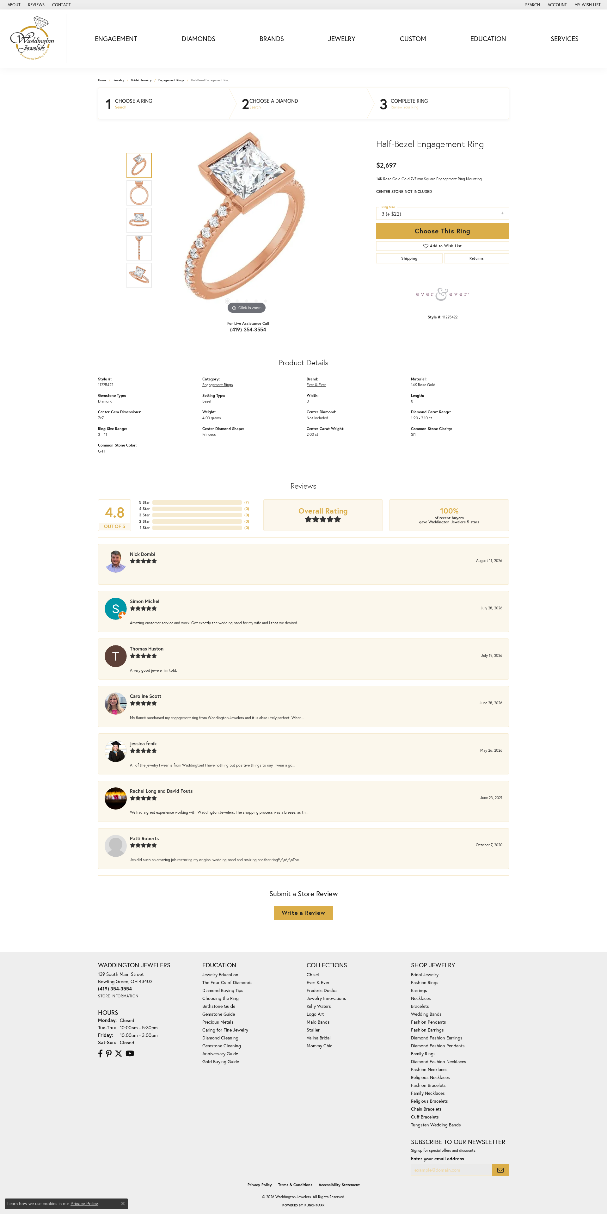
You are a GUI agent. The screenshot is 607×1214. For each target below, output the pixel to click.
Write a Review (303, 912)
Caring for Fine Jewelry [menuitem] (225, 1030)
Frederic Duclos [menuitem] (322, 990)
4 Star (144, 508)
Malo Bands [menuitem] (318, 1022)
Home (102, 80)
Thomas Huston (146, 648)
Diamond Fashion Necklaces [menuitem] (438, 1061)
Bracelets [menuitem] (420, 1006)
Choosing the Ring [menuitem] (220, 998)
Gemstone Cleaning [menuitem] (221, 1046)
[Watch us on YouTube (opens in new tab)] (130, 1053)
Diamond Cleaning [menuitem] (220, 1038)
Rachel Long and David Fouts (161, 791)
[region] (246, 220)
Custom (413, 38)
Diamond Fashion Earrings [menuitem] (437, 1038)
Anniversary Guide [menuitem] (220, 1054)
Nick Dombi (142, 554)
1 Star (145, 527)
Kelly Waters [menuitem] (319, 1006)
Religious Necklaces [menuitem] (430, 1077)
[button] (532, 4)
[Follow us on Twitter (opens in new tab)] (118, 1053)
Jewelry (341, 38)
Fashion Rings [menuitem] (424, 982)
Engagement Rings (171, 80)
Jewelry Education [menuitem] (220, 974)
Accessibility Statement (339, 1184)
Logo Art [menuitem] (315, 1014)
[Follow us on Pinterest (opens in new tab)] (109, 1053)
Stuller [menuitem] (313, 1030)
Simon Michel (144, 601)
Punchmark (314, 1205)
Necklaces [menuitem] (421, 998)
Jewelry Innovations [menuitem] (326, 998)
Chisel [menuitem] (313, 974)
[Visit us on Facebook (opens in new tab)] (100, 1053)
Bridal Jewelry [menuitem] (424, 974)
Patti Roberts (144, 838)
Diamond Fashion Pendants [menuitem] (438, 1046)
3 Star (144, 515)
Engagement (116, 38)
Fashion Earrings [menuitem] (427, 1030)
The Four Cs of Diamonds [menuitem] (227, 982)
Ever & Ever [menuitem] (318, 982)
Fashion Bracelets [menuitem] (428, 1085)
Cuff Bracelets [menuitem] (425, 1117)
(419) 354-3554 (248, 329)
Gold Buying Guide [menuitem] (220, 1061)
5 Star (144, 502)
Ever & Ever (316, 384)
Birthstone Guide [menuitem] (218, 1006)
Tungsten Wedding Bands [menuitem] (436, 1125)
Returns (476, 258)
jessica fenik (143, 743)
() (246, 502)
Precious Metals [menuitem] (218, 1022)
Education (488, 38)
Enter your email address (437, 1158)
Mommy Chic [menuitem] (319, 1046)
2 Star (144, 521)
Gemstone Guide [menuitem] (218, 1014)
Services (565, 38)
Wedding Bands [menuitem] (426, 1014)
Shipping (409, 258)
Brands (272, 38)
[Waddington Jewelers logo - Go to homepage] (34, 38)
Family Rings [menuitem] (423, 1054)
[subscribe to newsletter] (500, 1170)
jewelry (118, 80)
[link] (13, 4)
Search (120, 107)
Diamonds (198, 38)
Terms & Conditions (295, 1184)
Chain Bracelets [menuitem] (426, 1109)
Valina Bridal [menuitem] (319, 1038)
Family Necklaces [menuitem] (428, 1093)
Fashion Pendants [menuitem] (428, 1022)
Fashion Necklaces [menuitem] (429, 1069)
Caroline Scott (145, 696)
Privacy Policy (260, 1184)
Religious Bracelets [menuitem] (429, 1101)
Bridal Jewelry (141, 80)
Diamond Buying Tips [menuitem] (222, 990)
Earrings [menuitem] (419, 990)
